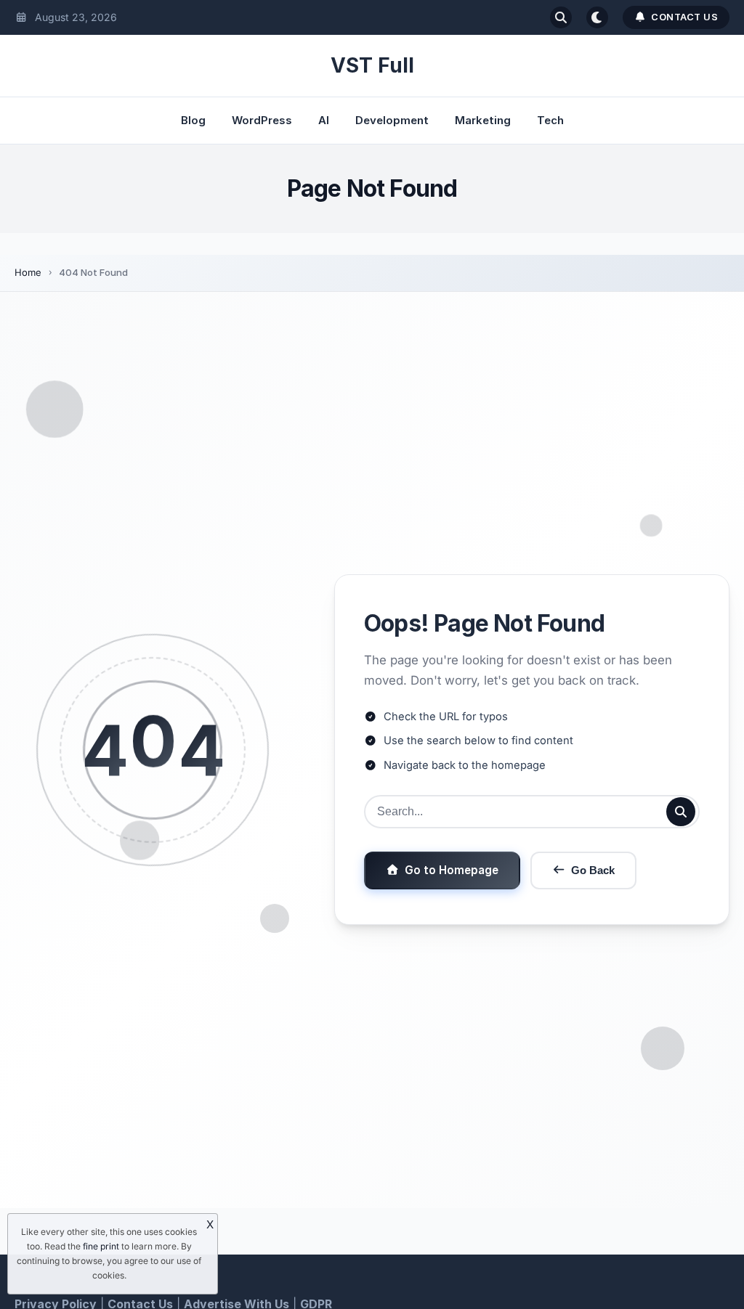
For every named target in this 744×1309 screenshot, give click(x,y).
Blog (193, 120)
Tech (550, 120)
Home (28, 272)
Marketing (483, 120)
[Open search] (561, 17)
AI (323, 120)
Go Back (593, 870)
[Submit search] (680, 811)
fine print (101, 1246)
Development (392, 120)
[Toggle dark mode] (597, 17)
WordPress (262, 120)
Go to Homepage (451, 870)
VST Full (372, 65)
